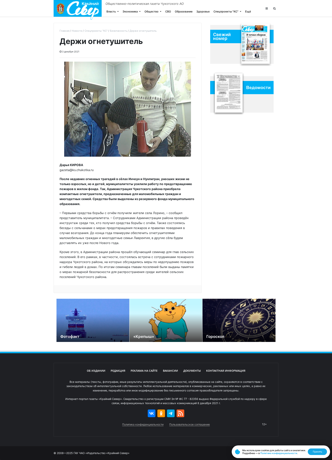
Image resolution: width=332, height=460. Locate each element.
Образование (184, 11)
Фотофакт (69, 336)
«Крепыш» (143, 336)
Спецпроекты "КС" (225, 11)
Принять (317, 451)
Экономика (130, 11)
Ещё (248, 11)
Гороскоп (215, 336)
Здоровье (203, 11)
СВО (168, 11)
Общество (151, 11)
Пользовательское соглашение (189, 424)
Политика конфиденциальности (143, 424)
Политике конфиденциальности (278, 453)
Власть (111, 11)
